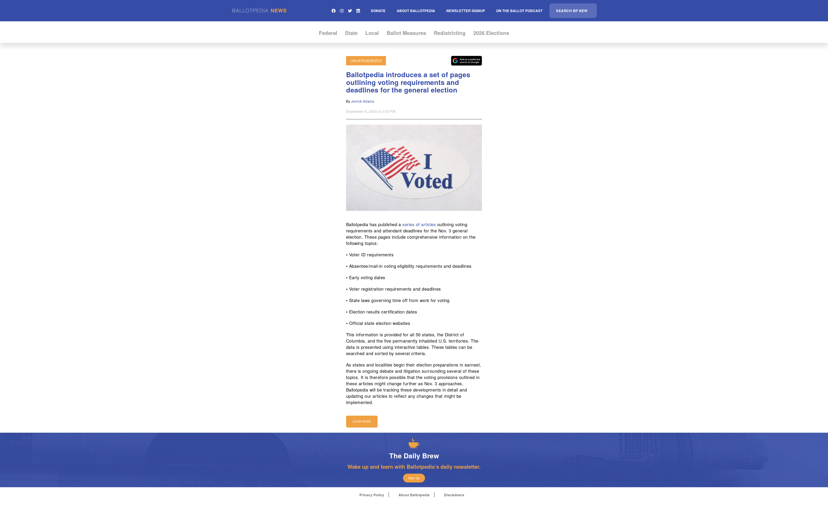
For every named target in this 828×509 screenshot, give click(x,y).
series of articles (419, 224)
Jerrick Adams (362, 101)
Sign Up (414, 478)
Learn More (362, 421)
